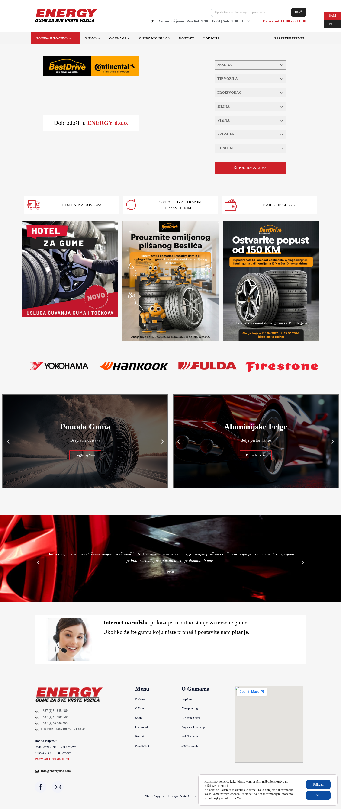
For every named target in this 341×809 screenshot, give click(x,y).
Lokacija (211, 38)
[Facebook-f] (40, 787)
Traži (299, 12)
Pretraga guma (253, 168)
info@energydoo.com (56, 771)
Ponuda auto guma (52, 38)
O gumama (117, 38)
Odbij (318, 795)
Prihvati (318, 784)
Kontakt (186, 38)
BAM (330, 15)
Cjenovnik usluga (154, 38)
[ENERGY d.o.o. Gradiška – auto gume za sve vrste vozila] (66, 22)
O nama (91, 38)
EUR (330, 24)
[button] (8, 441)
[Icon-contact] (58, 787)
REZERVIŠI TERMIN (289, 38)
